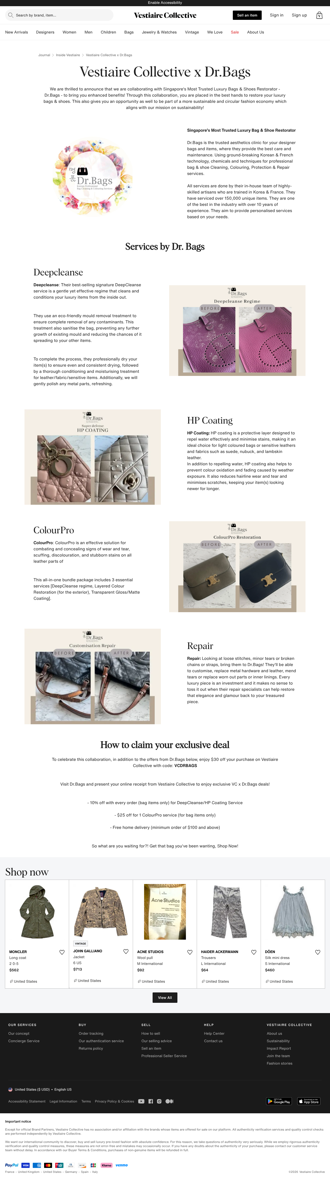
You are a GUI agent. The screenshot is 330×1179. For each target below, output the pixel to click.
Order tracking (91, 1033)
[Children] (120, 32)
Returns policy (91, 1048)
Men (89, 32)
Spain (85, 1172)
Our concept (18, 1033)
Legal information (63, 1101)
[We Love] (227, 32)
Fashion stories (279, 1063)
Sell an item (247, 15)
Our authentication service (101, 1041)
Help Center (214, 1033)
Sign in (277, 15)
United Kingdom (29, 1172)
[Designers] (58, 32)
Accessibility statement (26, 1101)
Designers (45, 32)
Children (108, 32)
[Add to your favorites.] (62, 952)
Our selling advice (156, 1041)
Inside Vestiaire (68, 55)
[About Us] (268, 32)
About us (274, 1033)
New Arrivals (16, 32)
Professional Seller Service (164, 1056)
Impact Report (279, 1048)
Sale (235, 32)
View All (165, 997)
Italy (95, 1172)
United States (52, 1172)
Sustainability (278, 1041)
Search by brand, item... (36, 15)
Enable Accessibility (165, 2)
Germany (71, 1172)
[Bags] (138, 32)
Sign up (299, 15)
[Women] (80, 32)
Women (69, 32)
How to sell (150, 1033)
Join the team (278, 1056)
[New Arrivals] (32, 32)
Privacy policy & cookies (114, 1101)
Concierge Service (23, 1041)
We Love (215, 32)
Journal (44, 55)
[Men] (97, 32)
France (9, 1172)
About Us (255, 32)
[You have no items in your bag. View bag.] (319, 15)
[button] (319, 15)
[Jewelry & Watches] (181, 32)
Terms (86, 1101)
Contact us (213, 1041)
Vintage (192, 32)
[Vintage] (203, 32)
